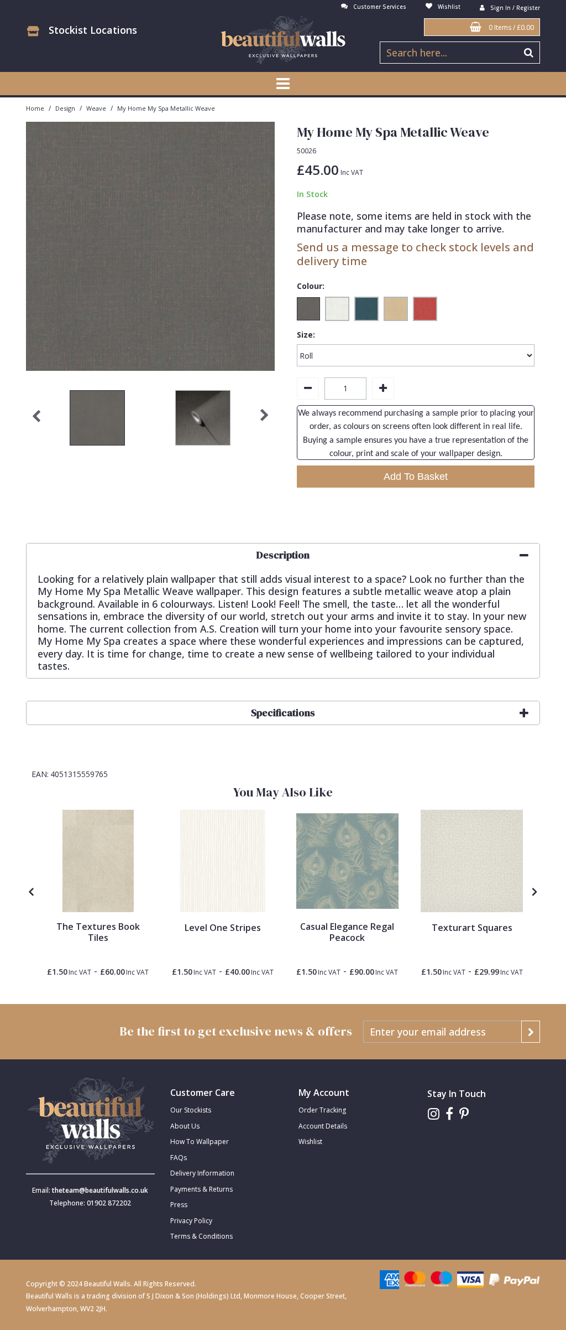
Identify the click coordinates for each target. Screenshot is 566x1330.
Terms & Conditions (201, 1236)
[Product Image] (347, 861)
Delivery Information (202, 1173)
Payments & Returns (201, 1189)
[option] (98, 420)
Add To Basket (416, 476)
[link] (433, 1114)
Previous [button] (36, 420)
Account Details (322, 1126)
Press (178, 1204)
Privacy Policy (191, 1221)
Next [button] (264, 420)
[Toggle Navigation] (283, 83)
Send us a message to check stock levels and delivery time (415, 254)
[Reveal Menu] (283, 83)
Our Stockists (190, 1110)
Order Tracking (322, 1110)
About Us (185, 1126)
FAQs (178, 1157)
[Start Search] (529, 53)
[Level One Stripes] (222, 861)
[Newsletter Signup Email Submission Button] (530, 1032)
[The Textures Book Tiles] (98, 861)
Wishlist (310, 1141)
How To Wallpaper (199, 1141)
